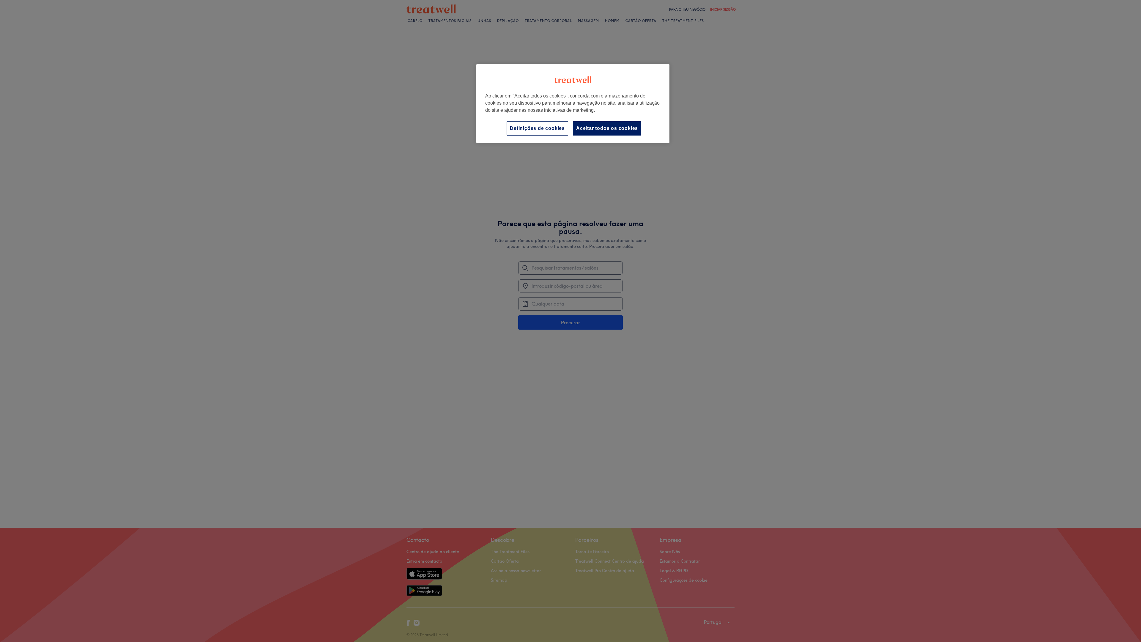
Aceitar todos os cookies (607, 128)
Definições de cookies (537, 128)
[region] (572, 103)
